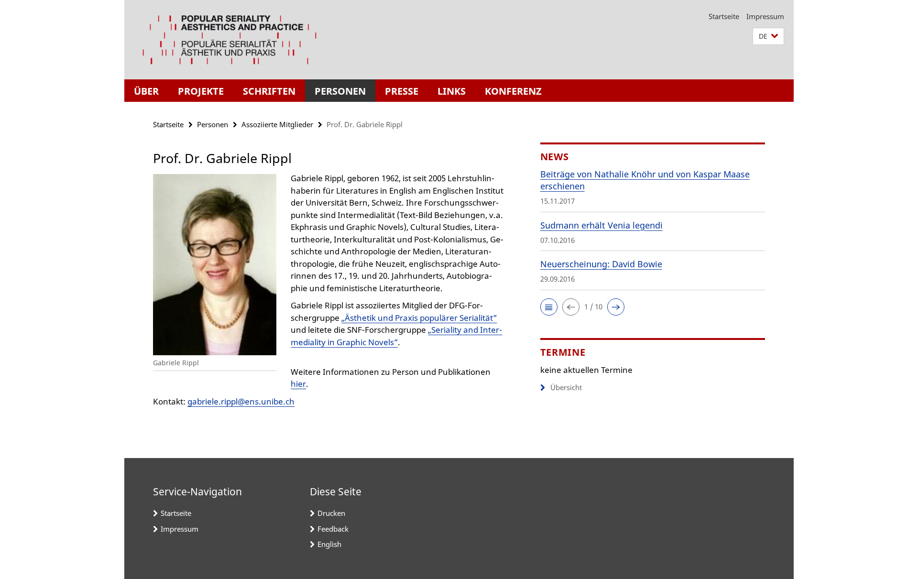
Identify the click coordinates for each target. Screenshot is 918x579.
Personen (340, 91)
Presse (401, 91)
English (329, 544)
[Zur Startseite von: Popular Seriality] (229, 40)
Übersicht (566, 387)
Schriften (269, 91)
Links (451, 91)
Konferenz (513, 91)
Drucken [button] (331, 513)
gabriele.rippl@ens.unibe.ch (241, 401)
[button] (768, 36)
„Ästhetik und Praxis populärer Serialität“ (419, 317)
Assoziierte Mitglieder (277, 124)
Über (146, 91)
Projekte (201, 91)
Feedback (333, 529)
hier (298, 383)
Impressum (765, 16)
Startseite (724, 16)
